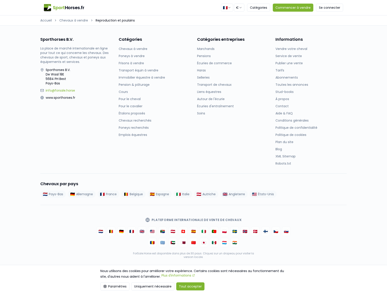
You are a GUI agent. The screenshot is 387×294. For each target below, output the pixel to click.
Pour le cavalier (130, 106)
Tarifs (279, 70)
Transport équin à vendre (138, 70)
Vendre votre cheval (291, 49)
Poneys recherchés (134, 127)
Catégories (258, 7)
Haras (201, 70)
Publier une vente (289, 63)
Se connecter (329, 7)
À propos (282, 99)
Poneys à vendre (132, 56)
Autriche (209, 194)
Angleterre (237, 194)
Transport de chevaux (214, 84)
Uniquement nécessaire (153, 286)
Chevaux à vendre (73, 20)
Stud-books (284, 92)
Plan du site (284, 142)
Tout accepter (190, 286)
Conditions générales (292, 120)
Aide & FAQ (284, 113)
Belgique (136, 194)
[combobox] (227, 8)
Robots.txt (283, 163)
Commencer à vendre (293, 7)
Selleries (203, 77)
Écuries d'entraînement (215, 106)
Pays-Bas (56, 194)
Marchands (206, 49)
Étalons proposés (132, 113)
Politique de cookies (290, 135)
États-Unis (266, 194)
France (111, 194)
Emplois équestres (133, 135)
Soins (201, 113)
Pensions (204, 56)
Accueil (46, 20)
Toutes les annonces (291, 84)
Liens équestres (209, 92)
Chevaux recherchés (135, 120)
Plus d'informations (176, 275)
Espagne (162, 194)
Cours (123, 92)
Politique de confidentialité (296, 127)
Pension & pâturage (134, 84)
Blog (278, 149)
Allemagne (84, 194)
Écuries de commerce (214, 63)
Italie (185, 194)
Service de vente (288, 56)
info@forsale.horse (60, 90)
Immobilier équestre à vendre (142, 77)
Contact (282, 106)
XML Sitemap (285, 156)
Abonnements (286, 77)
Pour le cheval (130, 99)
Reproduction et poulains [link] (115, 20)
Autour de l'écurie (211, 99)
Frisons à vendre (131, 63)
